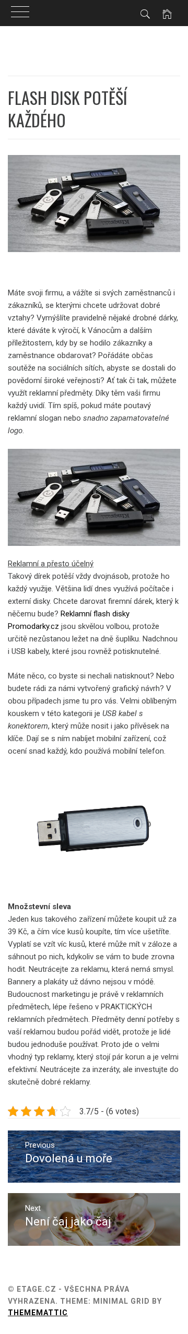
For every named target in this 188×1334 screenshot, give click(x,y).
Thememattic (38, 1312)
